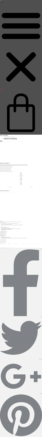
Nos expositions (3, 2)
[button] (21, 46)
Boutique (2, 90)
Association (2, 88)
